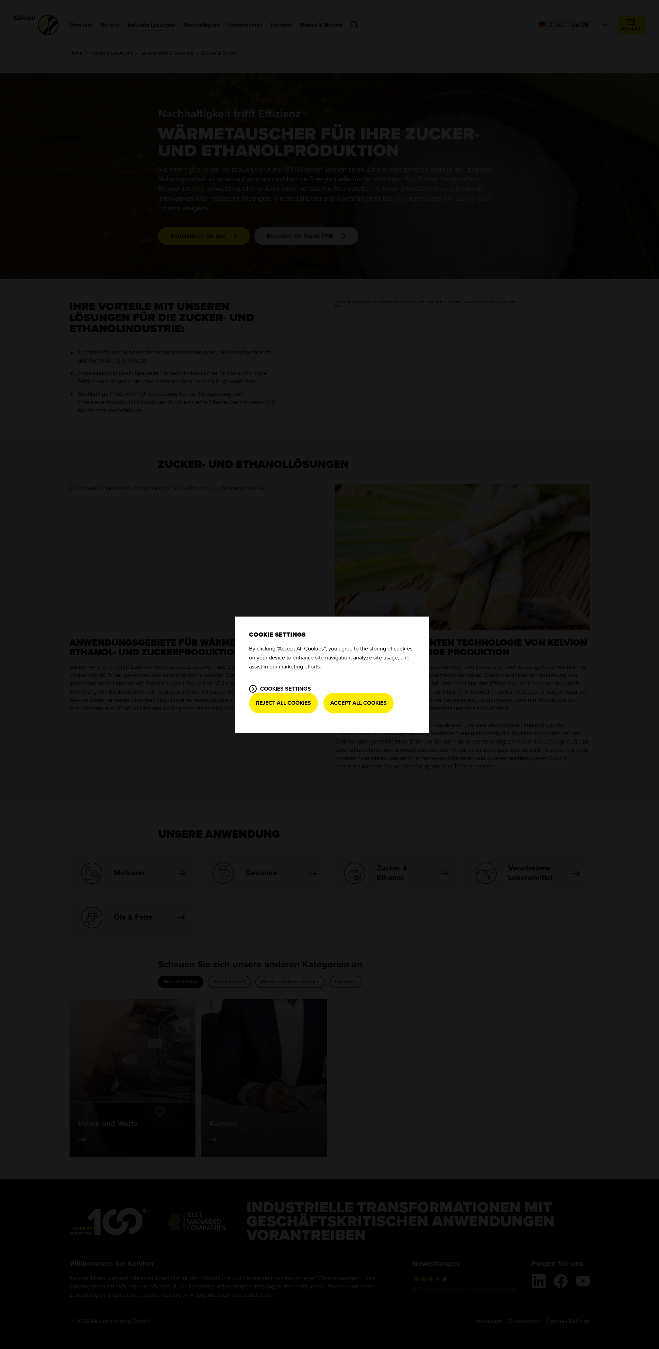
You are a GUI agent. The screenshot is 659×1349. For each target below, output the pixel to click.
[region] (332, 675)
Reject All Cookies (283, 703)
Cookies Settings (285, 688)
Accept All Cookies (358, 703)
